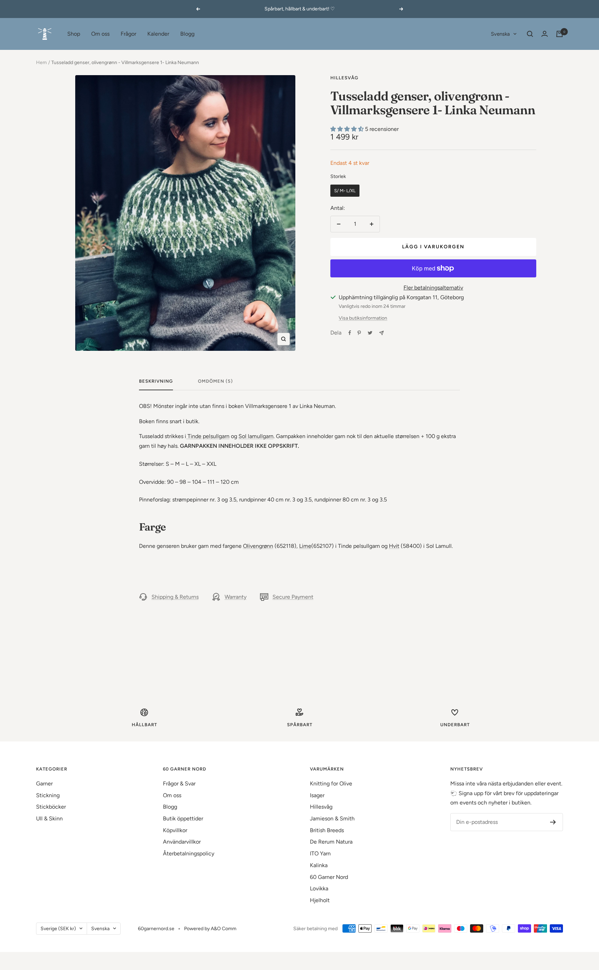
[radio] (344, 191)
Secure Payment (292, 597)
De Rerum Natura (331, 841)
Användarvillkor (182, 841)
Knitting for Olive (331, 783)
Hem (41, 62)
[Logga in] (544, 34)
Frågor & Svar (179, 783)
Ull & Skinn (49, 818)
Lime (305, 546)
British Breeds (327, 830)
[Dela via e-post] (381, 333)
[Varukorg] (559, 34)
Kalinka (319, 865)
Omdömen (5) (215, 381)
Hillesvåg (344, 77)
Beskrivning (156, 381)
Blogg (187, 33)
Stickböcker (51, 806)
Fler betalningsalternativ (433, 287)
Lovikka (319, 888)
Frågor (128, 33)
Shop (73, 33)
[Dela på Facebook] (349, 332)
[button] (347, 129)
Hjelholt (320, 900)
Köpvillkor (175, 830)
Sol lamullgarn (256, 436)
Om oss (100, 33)
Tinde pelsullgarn (207, 436)
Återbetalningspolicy (188, 853)
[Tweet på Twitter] (370, 332)
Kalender (158, 33)
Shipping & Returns (175, 597)
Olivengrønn (258, 546)
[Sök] (530, 34)
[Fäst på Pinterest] (359, 332)
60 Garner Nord (329, 877)
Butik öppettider (183, 818)
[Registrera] (553, 822)
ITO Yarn (320, 853)
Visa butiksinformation (363, 318)
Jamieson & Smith (332, 818)
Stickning (48, 795)
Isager (317, 795)
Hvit (394, 546)
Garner (44, 783)
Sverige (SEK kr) (58, 929)
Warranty (235, 597)
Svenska (500, 34)
